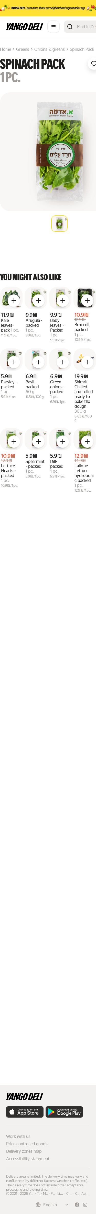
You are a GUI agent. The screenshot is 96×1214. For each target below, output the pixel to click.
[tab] (59, 223)
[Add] (14, 300)
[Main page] (24, 28)
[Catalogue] (53, 27)
